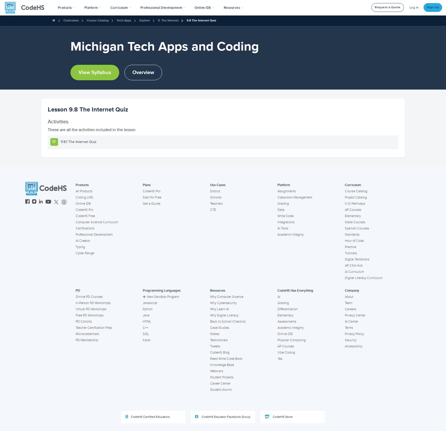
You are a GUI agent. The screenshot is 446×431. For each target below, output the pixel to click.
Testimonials (219, 340)
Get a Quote (151, 204)
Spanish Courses (357, 228)
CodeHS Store (282, 417)
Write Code (285, 216)
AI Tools (282, 228)
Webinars (216, 371)
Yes (279, 359)
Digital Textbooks (357, 259)
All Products (84, 191)
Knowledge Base (222, 365)
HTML (147, 322)
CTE (213, 210)
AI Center (351, 322)
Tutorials (351, 253)
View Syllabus (94, 72)
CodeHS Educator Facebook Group (225, 417)
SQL (146, 334)
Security (350, 340)
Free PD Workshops (89, 315)
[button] (66, 7)
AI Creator (83, 241)
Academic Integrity (290, 235)
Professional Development (94, 235)
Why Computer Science (226, 297)
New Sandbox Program (163, 297)
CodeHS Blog (219, 352)
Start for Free (152, 197)
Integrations (285, 222)
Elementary (353, 216)
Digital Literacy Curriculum (364, 278)
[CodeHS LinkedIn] (41, 202)
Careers (350, 309)
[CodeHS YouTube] (48, 202)
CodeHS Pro (84, 210)
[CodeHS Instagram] (34, 202)
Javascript (150, 303)
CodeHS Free (85, 216)
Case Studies (219, 328)
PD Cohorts (84, 322)
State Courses (355, 222)
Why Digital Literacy (224, 315)
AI (278, 297)
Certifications (85, 228)
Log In (414, 8)
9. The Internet (168, 20)
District (215, 191)
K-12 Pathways (355, 204)
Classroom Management (294, 197)
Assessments (286, 322)
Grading (283, 204)
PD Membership (87, 340)
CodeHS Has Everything (295, 290)
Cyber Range (85, 253)
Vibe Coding (286, 352)
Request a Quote (388, 7)
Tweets (215, 346)
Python (148, 309)
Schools (215, 197)
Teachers (216, 204)
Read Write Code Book (226, 359)
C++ (145, 328)
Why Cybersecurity (223, 303)
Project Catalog (356, 197)
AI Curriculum (354, 272)
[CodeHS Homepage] (26, 7)
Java (146, 315)
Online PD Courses (89, 297)
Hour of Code (354, 241)
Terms (349, 328)
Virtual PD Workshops (91, 309)
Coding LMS (84, 197)
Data (280, 210)
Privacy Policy (354, 334)
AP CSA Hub (354, 266)
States (214, 334)
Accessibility (353, 346)
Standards (352, 235)
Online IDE (83, 204)
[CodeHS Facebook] (27, 202)
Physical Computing (291, 340)
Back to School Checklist (228, 322)
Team (348, 303)
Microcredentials (87, 334)
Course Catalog (98, 20)
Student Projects (222, 377)
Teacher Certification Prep (94, 328)
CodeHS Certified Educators (150, 417)
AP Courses (353, 210)
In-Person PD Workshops (93, 303)
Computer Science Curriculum (97, 222)
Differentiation (287, 309)
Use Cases (218, 185)
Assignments (286, 191)
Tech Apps (124, 20)
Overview (143, 72)
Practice (350, 247)
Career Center (220, 383)
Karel (146, 340)
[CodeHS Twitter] (56, 202)
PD (78, 290)
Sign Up (433, 7)
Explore (144, 20)
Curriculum (71, 20)
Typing (80, 247)
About (349, 297)
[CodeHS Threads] (64, 202)
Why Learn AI (219, 309)
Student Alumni (221, 390)
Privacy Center (355, 315)
